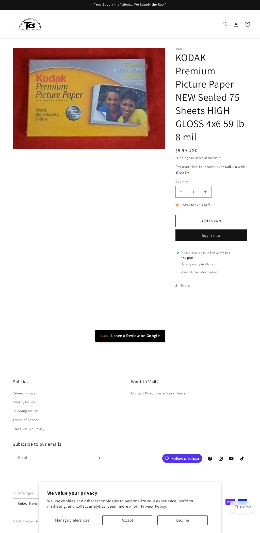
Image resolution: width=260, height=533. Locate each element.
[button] (10, 24)
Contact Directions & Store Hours (158, 393)
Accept (127, 520)
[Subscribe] (98, 458)
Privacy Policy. (154, 506)
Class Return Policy (28, 429)
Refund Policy (24, 393)
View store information (199, 272)
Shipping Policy (25, 411)
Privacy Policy (24, 402)
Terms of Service (26, 420)
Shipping (181, 158)
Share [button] (185, 285)
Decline (182, 520)
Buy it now (211, 235)
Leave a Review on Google (135, 335)
